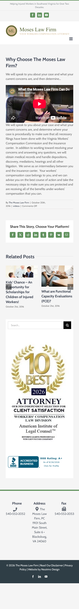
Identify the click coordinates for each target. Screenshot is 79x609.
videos (16, 206)
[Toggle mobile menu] (71, 39)
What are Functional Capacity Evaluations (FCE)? (56, 296)
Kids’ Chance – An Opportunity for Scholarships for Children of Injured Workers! (19, 292)
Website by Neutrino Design (44, 569)
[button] (9, 287)
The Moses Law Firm (19, 202)
